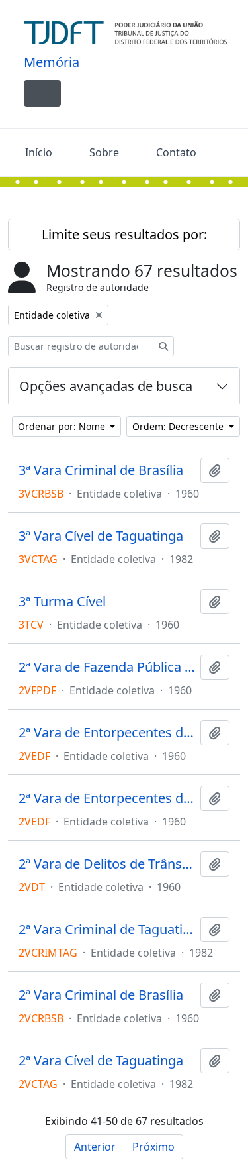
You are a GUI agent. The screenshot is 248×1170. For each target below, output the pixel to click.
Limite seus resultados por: (124, 234)
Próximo (153, 1147)
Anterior (95, 1147)
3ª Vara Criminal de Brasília (101, 470)
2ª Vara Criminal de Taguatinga (107, 929)
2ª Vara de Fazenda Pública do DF (107, 667)
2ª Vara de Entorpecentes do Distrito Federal (107, 733)
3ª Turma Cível (62, 602)
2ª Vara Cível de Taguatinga (101, 1061)
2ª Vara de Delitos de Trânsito (107, 864)
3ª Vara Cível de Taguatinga (101, 536)
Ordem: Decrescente (179, 426)
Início (38, 152)
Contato (176, 152)
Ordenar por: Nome (63, 426)
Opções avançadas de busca (105, 386)
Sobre (104, 152)
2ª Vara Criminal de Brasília (101, 995)
